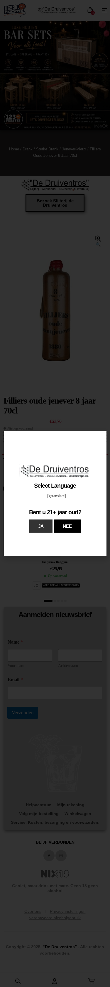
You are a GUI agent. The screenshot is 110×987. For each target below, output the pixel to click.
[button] (41, 526)
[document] (55, 493)
